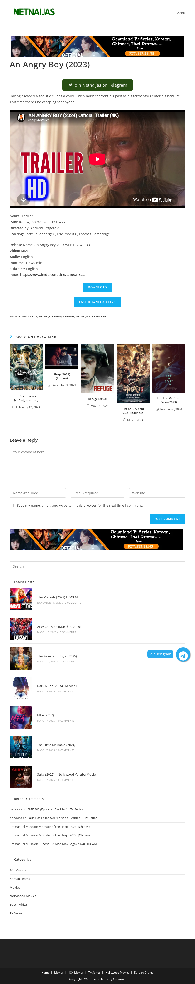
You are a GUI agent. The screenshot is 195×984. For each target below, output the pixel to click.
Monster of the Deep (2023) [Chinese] (65, 826)
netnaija (45, 316)
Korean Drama (20, 878)
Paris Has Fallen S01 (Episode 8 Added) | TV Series (62, 818)
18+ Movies (18, 870)
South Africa (18, 904)
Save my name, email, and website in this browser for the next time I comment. (80, 505)
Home (45, 972)
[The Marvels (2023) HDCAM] (21, 599)
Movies (15, 887)
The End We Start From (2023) (169, 400)
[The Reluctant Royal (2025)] (21, 658)
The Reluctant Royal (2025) (57, 656)
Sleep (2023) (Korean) (62, 376)
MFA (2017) (45, 715)
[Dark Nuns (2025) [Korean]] (21, 688)
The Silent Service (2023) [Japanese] (26, 398)
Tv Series (16, 913)
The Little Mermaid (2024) (56, 745)
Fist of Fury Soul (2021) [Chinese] (133, 411)
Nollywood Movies (23, 896)
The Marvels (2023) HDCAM (57, 597)
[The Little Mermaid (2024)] (21, 747)
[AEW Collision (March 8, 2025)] (21, 629)
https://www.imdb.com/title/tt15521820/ (53, 274)
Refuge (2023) (97, 399)
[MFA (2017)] (21, 717)
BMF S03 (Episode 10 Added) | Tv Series (55, 809)
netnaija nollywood (91, 316)
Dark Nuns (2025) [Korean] (57, 686)
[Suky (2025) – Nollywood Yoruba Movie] (21, 777)
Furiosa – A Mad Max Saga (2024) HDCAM (68, 844)
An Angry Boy (27, 316)
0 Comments (73, 602)
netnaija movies (63, 316)
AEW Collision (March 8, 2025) (59, 626)
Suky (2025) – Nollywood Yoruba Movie (66, 774)
